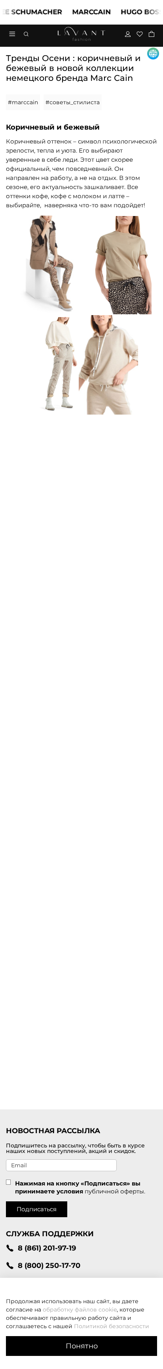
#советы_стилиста (72, 102)
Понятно (82, 1346)
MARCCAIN (85, 12)
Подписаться (37, 1209)
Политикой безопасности (111, 1326)
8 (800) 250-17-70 (49, 1265)
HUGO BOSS (135, 12)
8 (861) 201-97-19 (47, 1247)
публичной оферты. (115, 1191)
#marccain (23, 102)
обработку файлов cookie (80, 1309)
